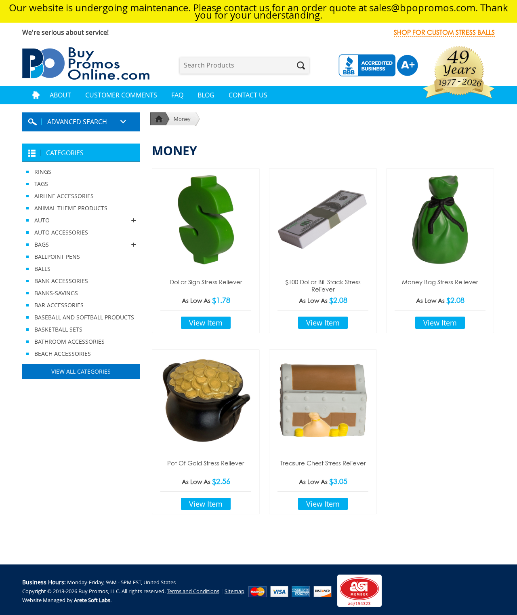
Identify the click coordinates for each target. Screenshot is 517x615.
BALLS (42, 269)
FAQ (177, 95)
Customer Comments (121, 95)
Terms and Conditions (193, 591)
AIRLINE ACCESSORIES (64, 196)
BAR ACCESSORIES (59, 305)
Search (301, 65)
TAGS (41, 184)
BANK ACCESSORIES (61, 281)
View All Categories (81, 371)
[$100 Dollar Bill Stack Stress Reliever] (322, 219)
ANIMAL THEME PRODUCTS (70, 208)
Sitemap (234, 591)
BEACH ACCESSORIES (62, 353)
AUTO (36, 220)
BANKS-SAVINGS (56, 293)
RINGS (42, 171)
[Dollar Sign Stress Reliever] (205, 219)
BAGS (35, 244)
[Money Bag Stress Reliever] (440, 219)
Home (36, 95)
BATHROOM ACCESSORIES (69, 341)
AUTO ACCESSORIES (61, 232)
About (60, 95)
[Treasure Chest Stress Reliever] (322, 400)
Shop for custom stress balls (444, 32)
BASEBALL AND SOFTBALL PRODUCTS (84, 317)
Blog (206, 95)
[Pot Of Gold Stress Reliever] (205, 400)
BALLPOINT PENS (57, 256)
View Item (206, 323)
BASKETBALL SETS (58, 329)
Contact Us (248, 95)
